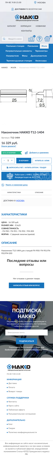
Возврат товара (15, 392)
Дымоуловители (39, 56)
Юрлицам (26, 26)
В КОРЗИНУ (24, 160)
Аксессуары (41, 61)
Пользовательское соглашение (22, 414)
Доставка (12, 383)
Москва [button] (20, 201)
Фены (24, 56)
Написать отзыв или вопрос (26, 285)
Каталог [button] (11, 26)
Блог (10, 424)
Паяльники (33, 46)
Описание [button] (39, 192)
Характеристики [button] (14, 192)
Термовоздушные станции (19, 61)
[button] (39, 39)
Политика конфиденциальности (22, 432)
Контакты (26, 31)
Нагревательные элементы (19, 51)
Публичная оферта (16, 410)
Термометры (41, 51)
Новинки (41, 26)
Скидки (11, 428)
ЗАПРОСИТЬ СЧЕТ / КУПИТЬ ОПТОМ (27, 167)
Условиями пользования (33, 349)
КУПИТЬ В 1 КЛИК (42, 160)
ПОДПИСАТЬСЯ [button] (26, 341)
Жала (44, 46)
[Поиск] (4, 39)
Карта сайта (13, 406)
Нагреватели (12, 56)
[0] (47, 39)
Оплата (11, 388)
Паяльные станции (15, 46)
